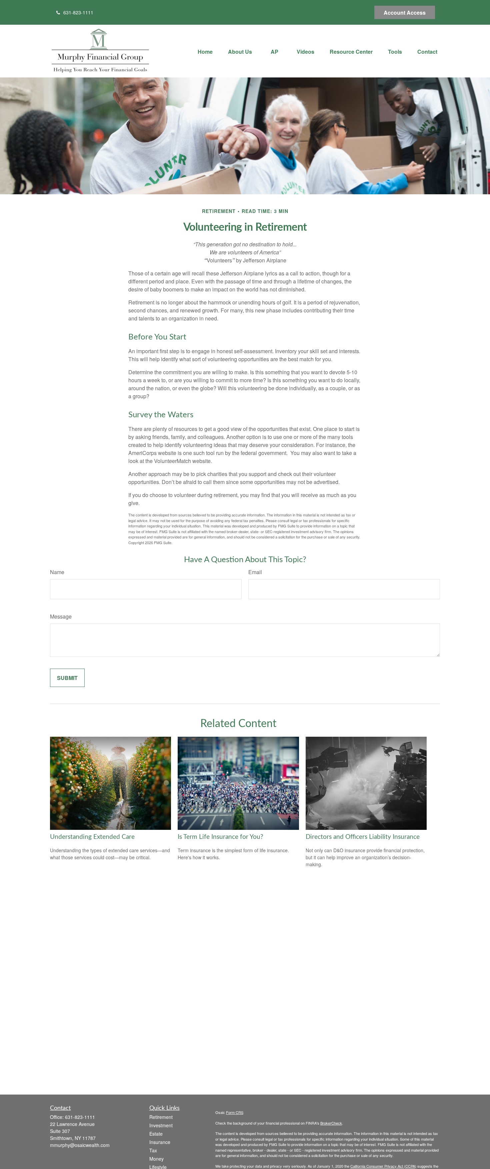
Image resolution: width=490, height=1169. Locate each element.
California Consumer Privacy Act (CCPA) (383, 1166)
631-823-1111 (78, 12)
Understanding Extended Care (92, 837)
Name (57, 572)
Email (255, 572)
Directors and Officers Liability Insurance (363, 837)
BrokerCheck (331, 1123)
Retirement (161, 1117)
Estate (156, 1133)
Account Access (405, 12)
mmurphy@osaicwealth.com (80, 1145)
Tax (153, 1150)
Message (61, 616)
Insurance (159, 1142)
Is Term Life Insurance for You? (220, 837)
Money (156, 1158)
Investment (161, 1125)
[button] (205, 51)
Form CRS (234, 1112)
